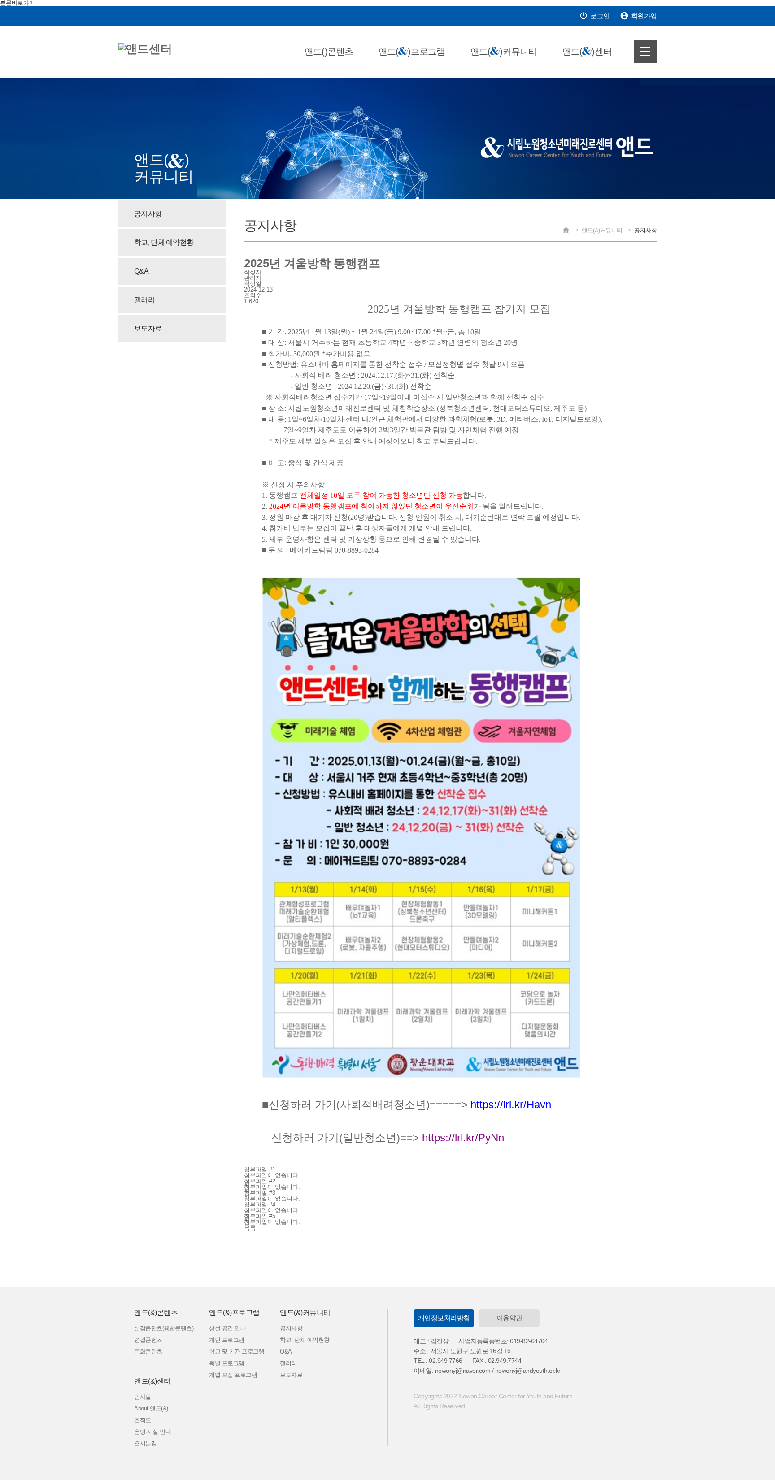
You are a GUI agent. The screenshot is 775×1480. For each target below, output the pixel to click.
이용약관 (509, 1318)
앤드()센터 (587, 52)
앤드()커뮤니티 (503, 52)
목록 (250, 1227)
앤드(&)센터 (152, 1381)
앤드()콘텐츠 (329, 52)
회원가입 (638, 16)
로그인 (594, 16)
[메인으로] (145, 49)
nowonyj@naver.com (463, 1370)
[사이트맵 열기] (645, 51)
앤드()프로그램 (412, 52)
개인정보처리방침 (444, 1318)
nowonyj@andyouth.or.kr (528, 1370)
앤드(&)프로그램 (234, 1312)
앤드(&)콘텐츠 (156, 1312)
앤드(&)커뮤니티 (305, 1312)
